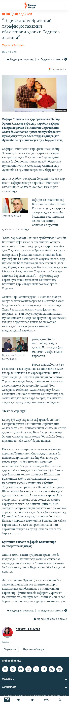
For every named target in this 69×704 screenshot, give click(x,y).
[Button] (20, 59)
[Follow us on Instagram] (28, 669)
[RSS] (52, 669)
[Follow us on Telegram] (44, 669)
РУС (46, 700)
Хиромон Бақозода (13, 45)
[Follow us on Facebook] (13, 669)
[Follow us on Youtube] (21, 669)
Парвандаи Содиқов (17, 14)
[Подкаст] (59, 669)
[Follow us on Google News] (5, 669)
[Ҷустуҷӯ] (60, 700)
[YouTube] (33, 700)
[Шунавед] (19, 700)
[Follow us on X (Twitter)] (36, 669)
